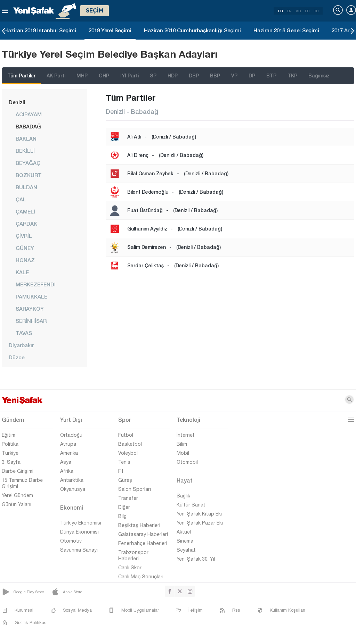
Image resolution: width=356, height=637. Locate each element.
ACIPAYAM (29, 114)
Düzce (16, 357)
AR (298, 11)
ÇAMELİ (25, 211)
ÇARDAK (26, 223)
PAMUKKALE (31, 296)
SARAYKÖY (30, 308)
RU (316, 11)
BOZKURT (29, 175)
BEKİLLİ (25, 151)
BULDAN (26, 187)
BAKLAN (26, 138)
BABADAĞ (28, 126)
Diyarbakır (21, 345)
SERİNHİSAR (31, 321)
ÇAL (21, 199)
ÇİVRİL (24, 236)
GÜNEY (25, 248)
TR (280, 11)
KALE (22, 272)
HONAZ (25, 260)
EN (289, 11)
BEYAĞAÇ (28, 163)
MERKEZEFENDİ (36, 284)
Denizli (17, 102)
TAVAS (24, 333)
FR (307, 11)
